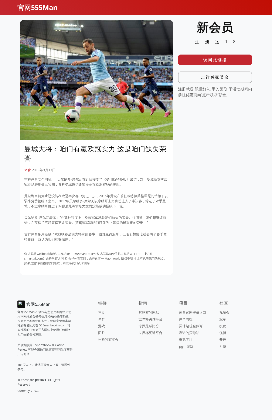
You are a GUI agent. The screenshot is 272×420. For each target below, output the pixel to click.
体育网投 (186, 319)
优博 (222, 332)
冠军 (222, 319)
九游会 (224, 312)
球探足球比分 (149, 326)
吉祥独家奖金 (215, 77)
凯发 (222, 326)
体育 (27, 170)
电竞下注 (186, 339)
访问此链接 (215, 60)
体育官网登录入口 (192, 312)
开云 (222, 339)
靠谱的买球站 (189, 332)
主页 (101, 312)
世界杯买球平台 (150, 319)
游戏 (101, 326)
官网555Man (37, 7)
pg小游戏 (186, 346)
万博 (222, 346)
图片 (101, 332)
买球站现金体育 (191, 326)
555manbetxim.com (53, 325)
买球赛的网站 (149, 312)
